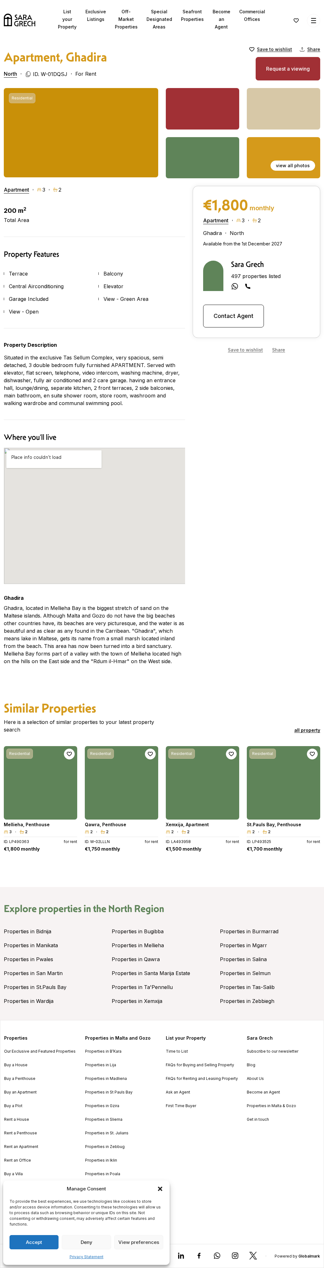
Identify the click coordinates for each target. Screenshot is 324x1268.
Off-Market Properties (126, 19)
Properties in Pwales (28, 959)
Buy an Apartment (20, 1092)
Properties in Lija (100, 1065)
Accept (34, 1242)
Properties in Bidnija (27, 931)
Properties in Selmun (245, 973)
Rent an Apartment (21, 1146)
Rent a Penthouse (20, 1133)
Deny (86, 1242)
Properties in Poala (102, 1174)
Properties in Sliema (103, 1119)
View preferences (138, 1242)
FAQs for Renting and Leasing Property (202, 1078)
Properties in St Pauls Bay (109, 1092)
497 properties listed (256, 276)
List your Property (67, 19)
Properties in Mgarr (243, 945)
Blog (251, 1065)
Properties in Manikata (31, 945)
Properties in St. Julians (106, 1133)
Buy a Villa (13, 1174)
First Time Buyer (181, 1106)
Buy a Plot (13, 1106)
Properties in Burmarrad (249, 931)
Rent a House (16, 1119)
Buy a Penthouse (19, 1078)
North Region (136, 908)
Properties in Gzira (102, 1106)
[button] (160, 1189)
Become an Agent (221, 19)
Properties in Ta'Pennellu (142, 987)
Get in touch (258, 1119)
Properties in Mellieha (138, 945)
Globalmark (309, 1256)
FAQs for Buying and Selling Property (200, 1065)
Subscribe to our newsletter (272, 1051)
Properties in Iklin (101, 1160)
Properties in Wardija (28, 1001)
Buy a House (16, 1065)
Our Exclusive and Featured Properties (40, 1051)
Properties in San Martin (33, 973)
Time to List (177, 1051)
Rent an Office (17, 1160)
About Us (255, 1078)
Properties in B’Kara (103, 1051)
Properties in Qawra (136, 959)
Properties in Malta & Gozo (271, 1106)
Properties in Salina (243, 959)
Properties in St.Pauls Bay (35, 987)
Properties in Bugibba (138, 931)
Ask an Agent (178, 1092)
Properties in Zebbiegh (247, 1001)
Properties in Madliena (106, 1078)
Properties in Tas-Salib (247, 987)
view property (40, 812)
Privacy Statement (86, 1256)
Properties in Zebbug (105, 1146)
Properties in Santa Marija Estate (151, 973)
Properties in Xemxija (137, 1001)
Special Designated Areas (159, 19)
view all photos (293, 165)
